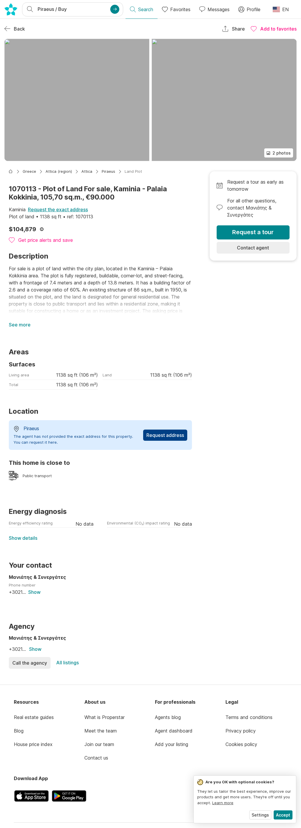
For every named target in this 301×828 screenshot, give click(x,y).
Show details (23, 538)
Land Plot (133, 171)
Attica (86, 171)
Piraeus (108, 171)
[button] (76, 100)
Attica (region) (59, 171)
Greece (29, 171)
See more (20, 325)
